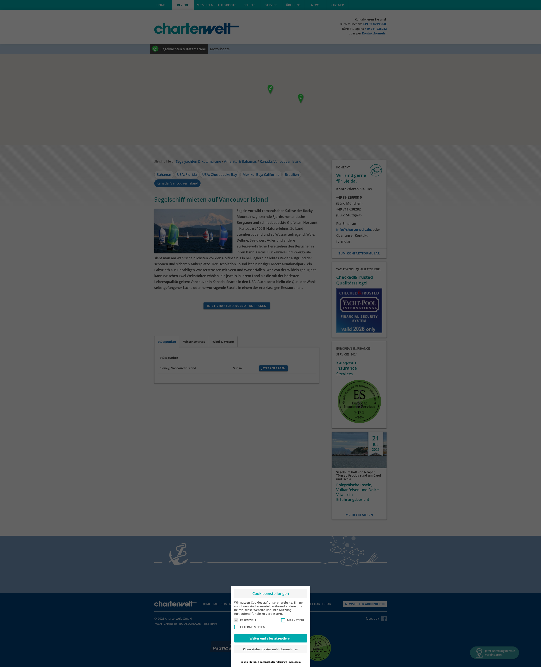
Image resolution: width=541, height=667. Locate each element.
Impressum (294, 661)
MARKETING (295, 620)
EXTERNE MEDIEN (252, 627)
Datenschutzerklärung (273, 661)
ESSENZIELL (248, 620)
